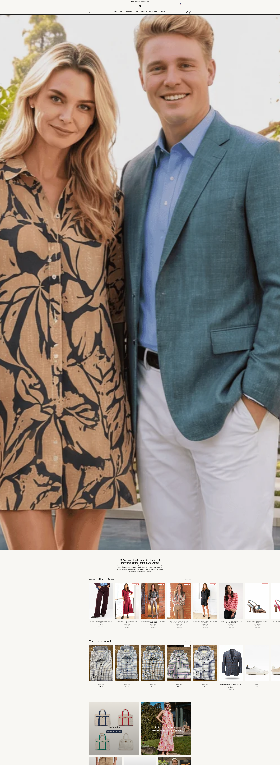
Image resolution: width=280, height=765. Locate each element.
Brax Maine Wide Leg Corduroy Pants (101, 621)
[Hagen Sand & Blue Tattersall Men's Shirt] (153, 663)
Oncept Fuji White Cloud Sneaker (257, 683)
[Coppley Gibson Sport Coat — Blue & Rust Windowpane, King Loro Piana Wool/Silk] (231, 663)
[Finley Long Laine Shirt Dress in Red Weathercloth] (127, 601)
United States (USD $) (185, 4)
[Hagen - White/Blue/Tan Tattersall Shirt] (101, 663)
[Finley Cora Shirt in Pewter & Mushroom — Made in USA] (153, 601)
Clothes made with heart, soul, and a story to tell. (166, 730)
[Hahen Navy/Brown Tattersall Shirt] (205, 663)
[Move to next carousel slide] (190, 579)
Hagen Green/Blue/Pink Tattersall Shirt (178, 683)
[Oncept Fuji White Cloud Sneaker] (257, 663)
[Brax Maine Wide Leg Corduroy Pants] (101, 601)
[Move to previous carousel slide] (186, 579)
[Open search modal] (89, 12)
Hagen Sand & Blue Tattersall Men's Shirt (153, 683)
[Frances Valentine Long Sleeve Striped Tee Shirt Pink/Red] (231, 601)
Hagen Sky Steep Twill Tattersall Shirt (127, 683)
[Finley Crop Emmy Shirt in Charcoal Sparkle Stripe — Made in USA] (179, 601)
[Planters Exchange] (140, 7)
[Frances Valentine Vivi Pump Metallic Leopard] (257, 601)
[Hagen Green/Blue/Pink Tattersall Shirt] (179, 663)
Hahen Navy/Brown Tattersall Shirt (205, 683)
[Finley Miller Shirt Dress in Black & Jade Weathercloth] (205, 601)
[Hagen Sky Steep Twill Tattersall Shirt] (127, 663)
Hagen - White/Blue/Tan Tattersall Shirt (101, 683)
